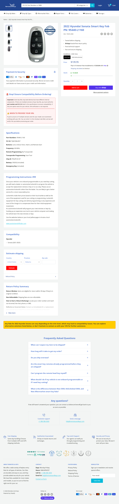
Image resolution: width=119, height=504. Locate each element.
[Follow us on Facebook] (42, 494)
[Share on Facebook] (101, 34)
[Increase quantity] (82, 81)
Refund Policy (10, 276)
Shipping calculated (76, 68)
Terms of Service (73, 476)
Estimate (12, 268)
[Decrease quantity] (72, 81)
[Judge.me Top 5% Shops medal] (81, 453)
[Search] (92, 5)
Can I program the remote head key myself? (49, 373)
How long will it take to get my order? (46, 351)
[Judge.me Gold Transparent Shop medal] (66, 453)
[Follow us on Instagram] (48, 494)
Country (9, 258)
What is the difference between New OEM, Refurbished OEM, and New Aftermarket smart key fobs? (57, 390)
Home (5, 19)
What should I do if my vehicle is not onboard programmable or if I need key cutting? (57, 380)
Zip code (45, 258)
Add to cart (75, 88)
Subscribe (97, 481)
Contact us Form (41, 479)
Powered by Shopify (9, 493)
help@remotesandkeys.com (75, 421)
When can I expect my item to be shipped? (48, 345)
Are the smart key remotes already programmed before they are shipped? (56, 365)
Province (27, 258)
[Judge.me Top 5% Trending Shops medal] (88, 453)
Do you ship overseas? (40, 357)
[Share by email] (111, 34)
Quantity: (67, 81)
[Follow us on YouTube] (52, 494)
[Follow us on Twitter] (45, 494)
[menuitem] (9, 13)
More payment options (100, 92)
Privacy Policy (72, 468)
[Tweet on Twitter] (108, 34)
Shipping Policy (73, 473)
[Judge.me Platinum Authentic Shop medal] (59, 453)
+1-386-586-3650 (44, 421)
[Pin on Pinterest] (105, 34)
